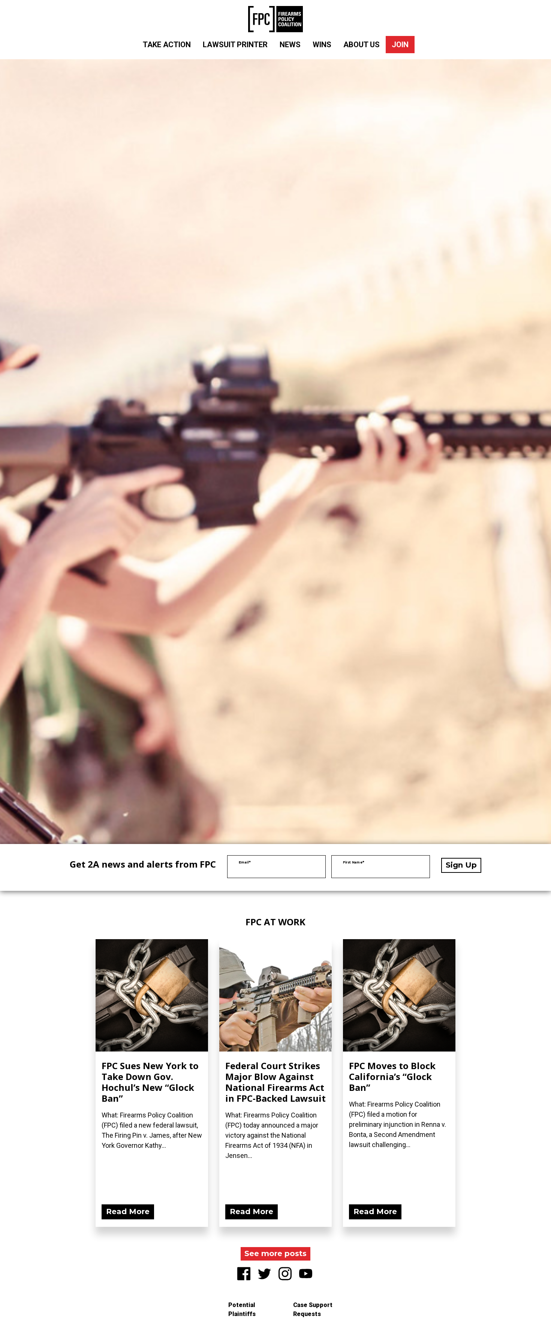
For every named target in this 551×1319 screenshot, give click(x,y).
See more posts (275, 1253)
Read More (128, 1211)
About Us (361, 44)
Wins (322, 44)
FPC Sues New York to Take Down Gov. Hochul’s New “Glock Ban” (150, 1081)
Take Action (167, 44)
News (290, 44)
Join (400, 44)
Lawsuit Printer (235, 44)
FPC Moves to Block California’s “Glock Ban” (392, 1076)
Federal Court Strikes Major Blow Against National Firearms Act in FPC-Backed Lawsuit (275, 1081)
